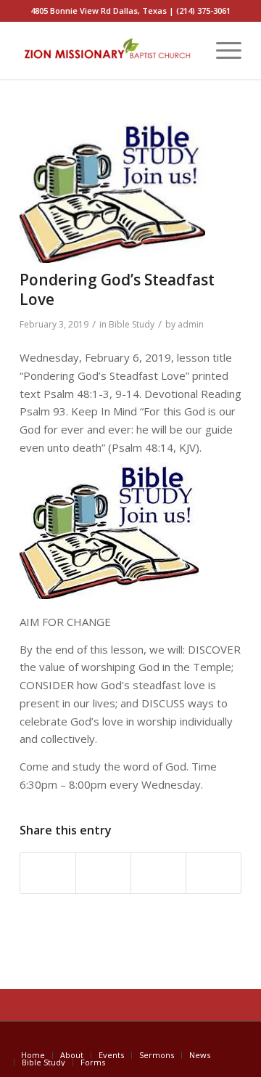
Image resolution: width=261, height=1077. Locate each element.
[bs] (112, 189)
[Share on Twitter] (103, 873)
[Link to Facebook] (230, 1040)
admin (191, 324)
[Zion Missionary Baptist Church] (108, 50)
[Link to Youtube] (209, 1040)
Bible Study (131, 324)
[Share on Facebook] (47, 873)
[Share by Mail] (213, 873)
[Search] (187, 50)
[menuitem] (187, 50)
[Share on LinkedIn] (158, 873)
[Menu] (221, 50)
